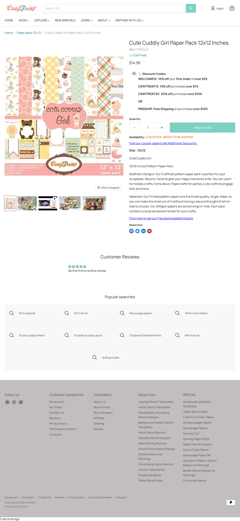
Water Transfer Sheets (197, 444)
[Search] (191, 8)
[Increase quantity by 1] (162, 127)
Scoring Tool (191, 433)
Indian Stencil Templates (154, 407)
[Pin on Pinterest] (149, 231)
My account (56, 402)
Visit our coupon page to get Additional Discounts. (163, 143)
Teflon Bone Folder (150, 481)
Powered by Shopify (16, 506)
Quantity (135, 118)
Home (9, 32)
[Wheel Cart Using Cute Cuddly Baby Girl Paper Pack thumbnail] (70, 203)
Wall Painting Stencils (152, 443)
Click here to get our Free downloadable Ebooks (161, 218)
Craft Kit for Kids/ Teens (198, 417)
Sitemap (99, 423)
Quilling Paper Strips (196, 439)
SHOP (23, 20)
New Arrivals (102, 407)
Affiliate (99, 418)
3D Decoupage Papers (197, 423)
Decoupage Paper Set (197, 455)
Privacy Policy (58, 423)
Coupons (55, 434)
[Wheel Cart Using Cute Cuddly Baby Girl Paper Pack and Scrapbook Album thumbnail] (27, 203)
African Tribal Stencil (151, 470)
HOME (9, 20)
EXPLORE (41, 20)
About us (100, 402)
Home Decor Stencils (152, 432)
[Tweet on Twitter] (137, 231)
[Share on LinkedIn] (143, 231)
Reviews (54, 418)
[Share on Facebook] (131, 231)
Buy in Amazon (103, 413)
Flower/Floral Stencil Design (156, 449)
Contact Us (56, 413)
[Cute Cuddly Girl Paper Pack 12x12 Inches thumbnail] (48, 203)
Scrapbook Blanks (149, 475)
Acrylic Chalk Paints (195, 450)
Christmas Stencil (194, 481)
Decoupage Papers (195, 428)
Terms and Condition (62, 429)
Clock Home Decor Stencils (155, 464)
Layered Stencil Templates (155, 402)
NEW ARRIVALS (65, 20)
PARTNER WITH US (128, 20)
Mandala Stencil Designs (154, 438)
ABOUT (103, 20)
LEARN (86, 20)
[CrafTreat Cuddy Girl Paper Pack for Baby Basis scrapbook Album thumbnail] (94, 203)
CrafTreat (139, 55)
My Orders (56, 407)
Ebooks (98, 429)
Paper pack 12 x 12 (29, 32)
